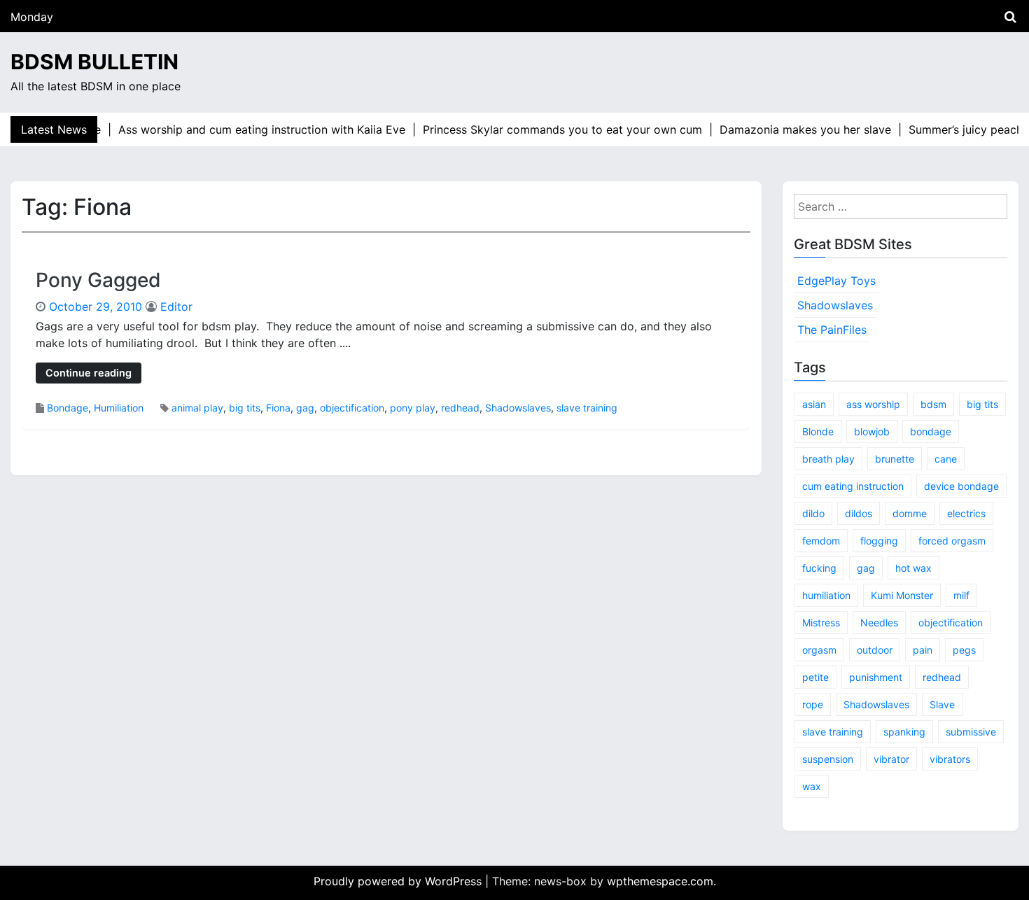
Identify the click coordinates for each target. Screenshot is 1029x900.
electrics (966, 513)
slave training (586, 408)
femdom (821, 541)
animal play (197, 408)
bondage (930, 431)
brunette (894, 459)
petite (815, 677)
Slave (942, 704)
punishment (875, 677)
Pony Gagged (98, 280)
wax (811, 786)
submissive (971, 732)
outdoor (874, 650)
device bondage (961, 486)
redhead (460, 408)
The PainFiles (832, 330)
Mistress (821, 622)
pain (922, 650)
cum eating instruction (853, 486)
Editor (176, 307)
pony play (412, 408)
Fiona (278, 408)
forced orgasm (952, 541)
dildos (858, 513)
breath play (828, 459)
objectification (352, 408)
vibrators (950, 759)
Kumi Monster (902, 595)
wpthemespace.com (660, 881)
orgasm (819, 650)
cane (945, 459)
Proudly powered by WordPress (399, 881)
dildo (813, 513)
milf (961, 595)
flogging (879, 541)
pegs (964, 650)
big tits (244, 408)
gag (305, 408)
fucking (819, 568)
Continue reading (89, 373)
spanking (904, 732)
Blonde (818, 431)
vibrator (891, 759)
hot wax (913, 568)
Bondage (67, 408)
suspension (827, 759)
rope (812, 704)
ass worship (873, 404)
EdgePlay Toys (836, 281)
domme (909, 513)
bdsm (933, 404)
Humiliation (119, 408)
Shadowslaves (518, 408)
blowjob (872, 431)
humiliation (826, 595)
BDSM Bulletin (94, 61)
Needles (879, 622)
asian (814, 404)
